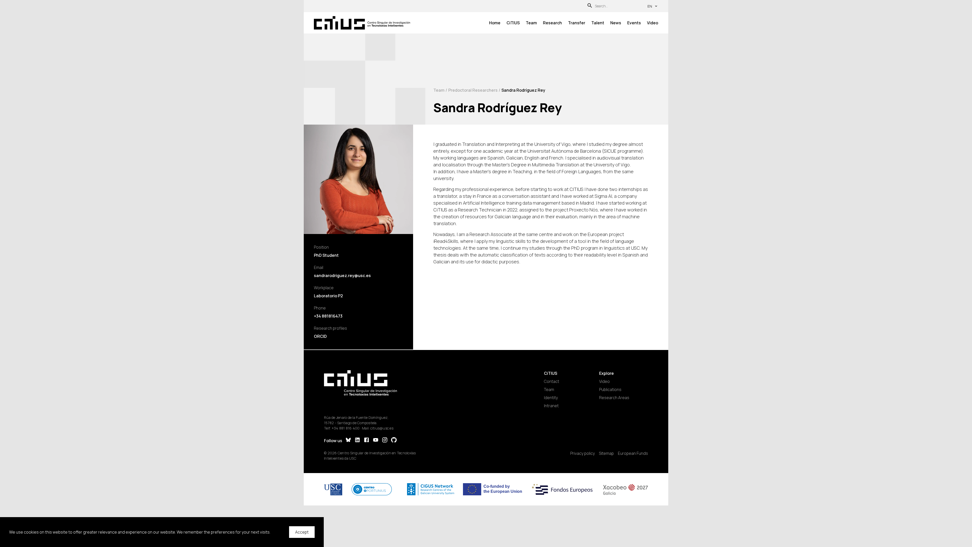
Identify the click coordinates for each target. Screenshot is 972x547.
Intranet (551, 405)
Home (494, 23)
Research (552, 23)
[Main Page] (362, 23)
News (615, 23)
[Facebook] (366, 440)
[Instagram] (385, 440)
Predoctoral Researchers (473, 90)
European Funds (633, 453)
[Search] (590, 6)
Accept (302, 532)
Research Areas (614, 397)
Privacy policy (582, 453)
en (649, 6)
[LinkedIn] (357, 440)
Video (652, 23)
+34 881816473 (328, 316)
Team (531, 23)
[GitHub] (394, 440)
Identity (551, 397)
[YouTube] (376, 440)
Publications (610, 389)
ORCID (320, 336)
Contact (551, 381)
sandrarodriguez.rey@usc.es (342, 275)
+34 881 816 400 (346, 428)
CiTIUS (513, 23)
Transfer (576, 23)
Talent (597, 23)
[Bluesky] (348, 440)
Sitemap (606, 453)
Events (634, 23)
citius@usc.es (381, 428)
